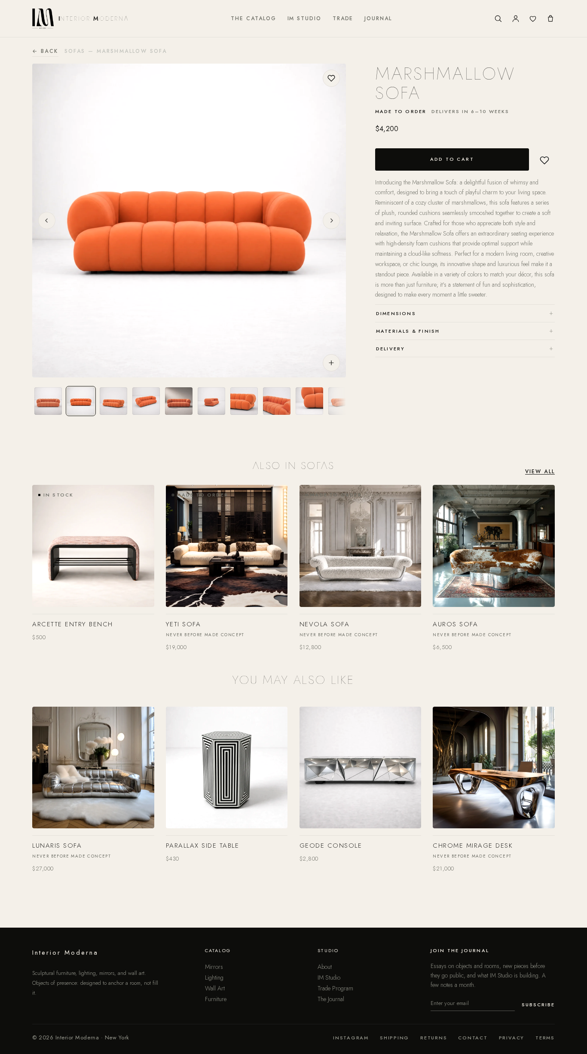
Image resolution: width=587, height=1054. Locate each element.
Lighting (214, 977)
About (325, 966)
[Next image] (331, 220)
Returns (433, 1037)
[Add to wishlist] (331, 78)
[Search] (498, 18)
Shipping (394, 1037)
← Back (45, 51)
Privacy (511, 1037)
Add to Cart (452, 159)
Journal (377, 18)
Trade (343, 18)
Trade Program (335, 988)
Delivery (465, 348)
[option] (48, 401)
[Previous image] (46, 220)
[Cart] (550, 18)
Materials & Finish (465, 330)
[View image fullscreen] (331, 362)
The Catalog (253, 18)
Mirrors (214, 966)
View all (540, 471)
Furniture (215, 999)
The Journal (331, 999)
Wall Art (215, 988)
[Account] (515, 18)
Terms (545, 1037)
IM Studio (304, 18)
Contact (472, 1037)
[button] (544, 160)
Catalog (218, 950)
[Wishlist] (532, 18)
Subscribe (538, 1004)
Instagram (351, 1037)
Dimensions (465, 312)
